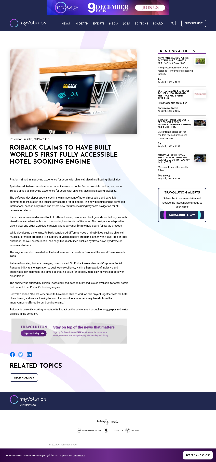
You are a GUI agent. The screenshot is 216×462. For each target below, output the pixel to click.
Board (158, 23)
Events (98, 23)
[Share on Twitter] (20, 357)
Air (159, 79)
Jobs (126, 23)
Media (113, 23)
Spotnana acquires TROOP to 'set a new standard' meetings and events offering (174, 94)
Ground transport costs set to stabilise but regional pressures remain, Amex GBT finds (174, 123)
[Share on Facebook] (12, 357)
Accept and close (198, 455)
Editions (141, 23)
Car (160, 143)
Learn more (79, 455)
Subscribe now (193, 23)
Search (172, 23)
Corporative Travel (168, 108)
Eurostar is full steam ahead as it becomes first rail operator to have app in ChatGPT (174, 159)
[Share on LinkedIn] (29, 357)
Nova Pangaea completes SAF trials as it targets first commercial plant (173, 60)
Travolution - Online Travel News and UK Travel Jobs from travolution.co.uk (28, 399)
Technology (24, 377)
